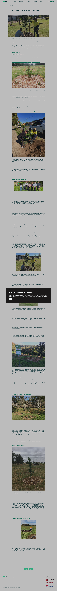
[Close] (49, 289)
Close (10, 298)
